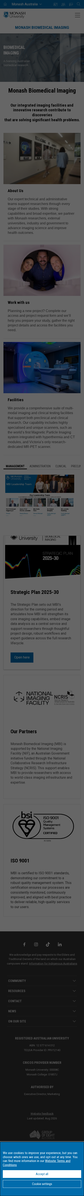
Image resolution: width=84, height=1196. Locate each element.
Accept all (42, 1174)
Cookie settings (42, 1184)
